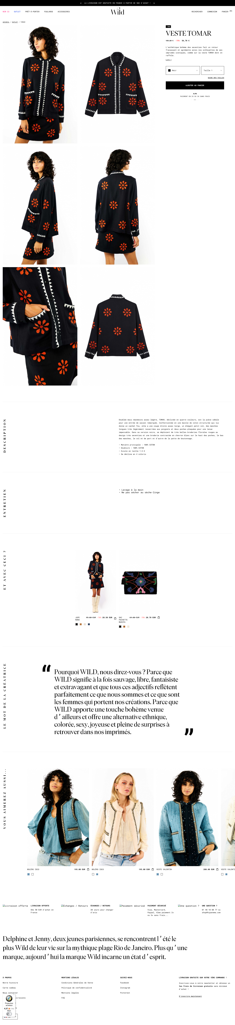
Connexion (212, 11)
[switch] (9, 1014)
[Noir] (77, 624)
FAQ (63, 998)
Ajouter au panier (195, 85)
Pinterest (125, 993)
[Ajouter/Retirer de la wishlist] (110, 609)
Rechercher (197, 11)
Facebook (124, 983)
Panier (227, 11)
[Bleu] (89, 624)
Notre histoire (10, 983)
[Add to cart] (115, 618)
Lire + (168, 60)
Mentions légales (70, 993)
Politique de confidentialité (76, 988)
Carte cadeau (9, 988)
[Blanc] (33, 874)
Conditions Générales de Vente (77, 983)
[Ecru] (85, 624)
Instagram (125, 988)
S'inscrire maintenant (190, 996)
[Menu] (13, 995)
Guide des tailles (216, 78)
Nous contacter (10, 993)
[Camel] (81, 624)
